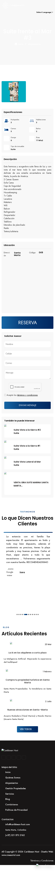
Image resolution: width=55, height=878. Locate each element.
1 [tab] (17, 614)
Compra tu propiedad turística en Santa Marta (28, 681)
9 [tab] (34, 614)
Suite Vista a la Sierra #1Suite (27, 447)
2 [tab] (18, 614)
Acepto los (22, 395)
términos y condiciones (27, 395)
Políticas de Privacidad (16, 809)
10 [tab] (36, 614)
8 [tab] (32, 614)
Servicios (9, 793)
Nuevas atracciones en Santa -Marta (27, 709)
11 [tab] (38, 614)
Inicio (20, 44)
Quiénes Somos (12, 777)
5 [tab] (25, 614)
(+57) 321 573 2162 (15, 835)
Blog (7, 799)
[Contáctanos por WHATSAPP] (44, 865)
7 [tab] (30, 614)
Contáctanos (11, 804)
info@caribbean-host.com (17, 824)
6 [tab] (28, 614)
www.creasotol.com (11, 855)
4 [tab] (22, 614)
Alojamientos (34, 44)
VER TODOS (26, 729)
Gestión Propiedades (15, 788)
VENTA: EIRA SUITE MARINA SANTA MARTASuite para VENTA (31, 484)
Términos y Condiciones (41, 860)
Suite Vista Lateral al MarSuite (27, 463)
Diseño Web (47, 851)
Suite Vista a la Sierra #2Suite (27, 431)
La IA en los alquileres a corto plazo (28, 652)
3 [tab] (20, 614)
